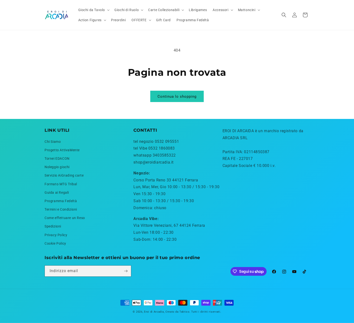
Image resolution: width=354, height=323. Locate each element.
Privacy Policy (56, 235)
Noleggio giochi (57, 167)
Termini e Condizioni (61, 209)
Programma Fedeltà (61, 201)
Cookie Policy (55, 243)
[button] (93, 10)
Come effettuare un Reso (65, 218)
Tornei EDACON (57, 158)
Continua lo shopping (177, 96)
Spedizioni (53, 226)
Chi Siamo (53, 142)
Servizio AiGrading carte (64, 175)
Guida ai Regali (57, 192)
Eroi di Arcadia (154, 311)
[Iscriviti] (125, 271)
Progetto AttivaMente (62, 150)
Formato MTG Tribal (61, 184)
